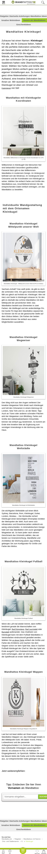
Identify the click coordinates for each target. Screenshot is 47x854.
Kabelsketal (6, 88)
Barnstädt (5, 632)
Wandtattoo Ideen (38, 16)
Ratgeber (18, 839)
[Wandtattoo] (23, 2)
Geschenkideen (23, 24)
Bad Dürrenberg (18, 629)
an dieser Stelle (18, 640)
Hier (31, 541)
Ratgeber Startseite (9, 16)
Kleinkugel (29, 841)
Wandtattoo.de (7, 839)
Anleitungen (24, 16)
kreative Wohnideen (11, 20)
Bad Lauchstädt (31, 629)
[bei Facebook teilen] (24, 777)
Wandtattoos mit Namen (32, 839)
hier (20, 422)
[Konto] (3, 852)
